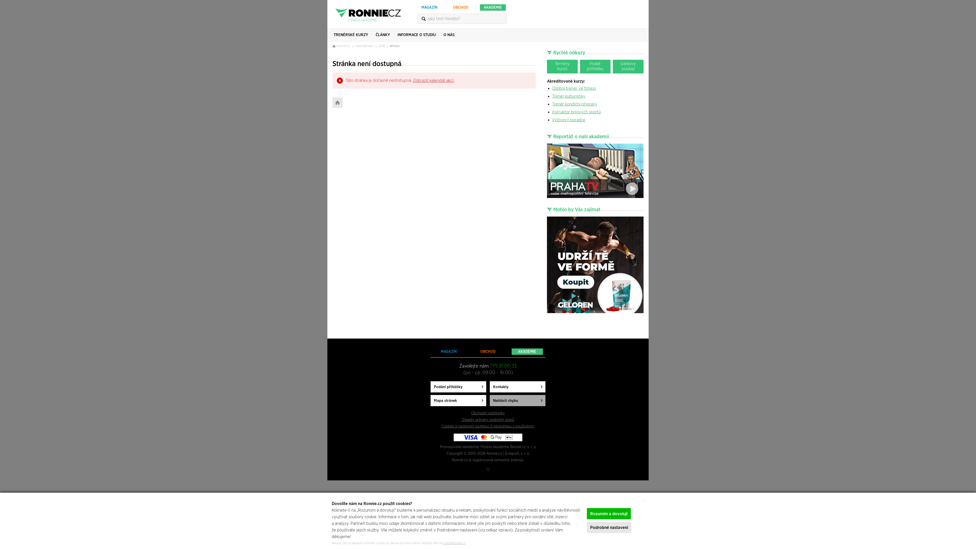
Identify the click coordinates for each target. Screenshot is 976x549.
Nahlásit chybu (505, 401)
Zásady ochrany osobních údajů (488, 420)
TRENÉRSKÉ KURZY (351, 35)
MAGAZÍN (429, 7)
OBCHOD (460, 7)
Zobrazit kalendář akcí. (433, 80)
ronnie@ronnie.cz (454, 543)
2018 (381, 46)
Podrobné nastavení (609, 527)
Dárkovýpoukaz (628, 66)
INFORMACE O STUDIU (417, 35)
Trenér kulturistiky (568, 96)
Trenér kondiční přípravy (574, 104)
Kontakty (501, 387)
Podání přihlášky (448, 387)
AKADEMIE (493, 7)
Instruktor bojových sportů (576, 112)
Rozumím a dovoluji (609, 514)
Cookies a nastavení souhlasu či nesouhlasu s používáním (488, 426)
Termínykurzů (562, 66)
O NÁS (449, 35)
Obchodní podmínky (488, 413)
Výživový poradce (568, 120)
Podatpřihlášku (595, 66)
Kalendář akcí (365, 46)
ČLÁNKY (383, 35)
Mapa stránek (445, 401)
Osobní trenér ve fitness (574, 88)
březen (395, 46)
